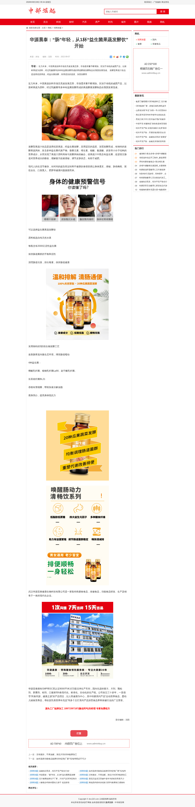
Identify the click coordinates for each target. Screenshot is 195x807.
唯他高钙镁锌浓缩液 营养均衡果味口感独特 (107, 782)
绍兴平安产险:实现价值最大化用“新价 (151, 128)
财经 (71, 22)
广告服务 (157, 2)
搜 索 (162, 11)
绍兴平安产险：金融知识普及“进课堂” (151, 137)
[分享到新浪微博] (117, 57)
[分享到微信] (127, 57)
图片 (136, 22)
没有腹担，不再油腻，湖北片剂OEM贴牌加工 (56, 754)
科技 (58, 22)
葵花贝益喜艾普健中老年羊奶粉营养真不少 (106, 779)
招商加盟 (57, 28)
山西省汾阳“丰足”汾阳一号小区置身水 (151, 110)
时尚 (110, 22)
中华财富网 (119, 802)
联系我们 (148, 2)
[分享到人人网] (124, 57)
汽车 (84, 22)
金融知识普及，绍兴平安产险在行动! (54, 771)
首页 (32, 22)
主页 (44, 28)
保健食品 (156, 44)
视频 (149, 22)
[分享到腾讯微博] (121, 57)
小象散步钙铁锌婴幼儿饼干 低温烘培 (54, 782)
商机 (162, 22)
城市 (123, 22)
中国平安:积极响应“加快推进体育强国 (151, 124)
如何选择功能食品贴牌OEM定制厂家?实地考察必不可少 (61, 759)
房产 (97, 22)
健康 (140, 44)
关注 (45, 22)
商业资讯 (165, 2)
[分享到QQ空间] (114, 57)
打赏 (79, 733)
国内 (154, 39)
